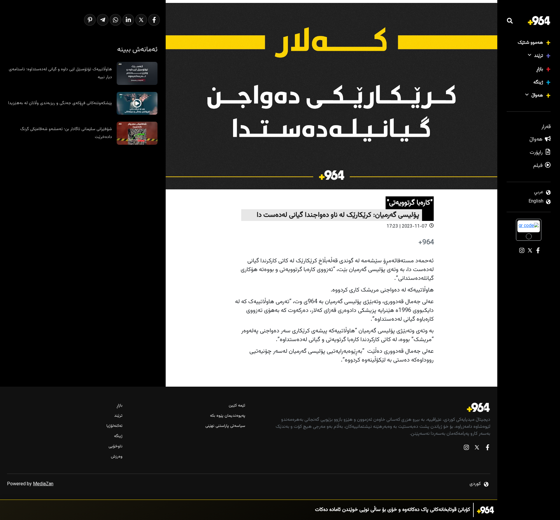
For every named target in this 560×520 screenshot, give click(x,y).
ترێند (538, 56)
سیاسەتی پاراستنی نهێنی (225, 426)
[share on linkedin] (128, 20)
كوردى (475, 484)
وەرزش (117, 457)
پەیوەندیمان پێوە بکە (227, 416)
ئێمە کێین (237, 406)
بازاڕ (539, 69)
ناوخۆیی (115, 447)
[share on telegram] (102, 20)
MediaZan (43, 484)
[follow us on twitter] (477, 448)
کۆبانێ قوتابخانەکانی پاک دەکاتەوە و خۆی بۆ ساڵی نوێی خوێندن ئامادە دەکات (392, 510)
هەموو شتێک (530, 42)
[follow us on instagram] (466, 448)
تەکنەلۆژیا (114, 426)
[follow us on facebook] (487, 448)
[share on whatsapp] (115, 20)
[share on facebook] (154, 20)
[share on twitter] (141, 20)
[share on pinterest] (90, 20)
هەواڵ (537, 95)
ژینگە (538, 82)
